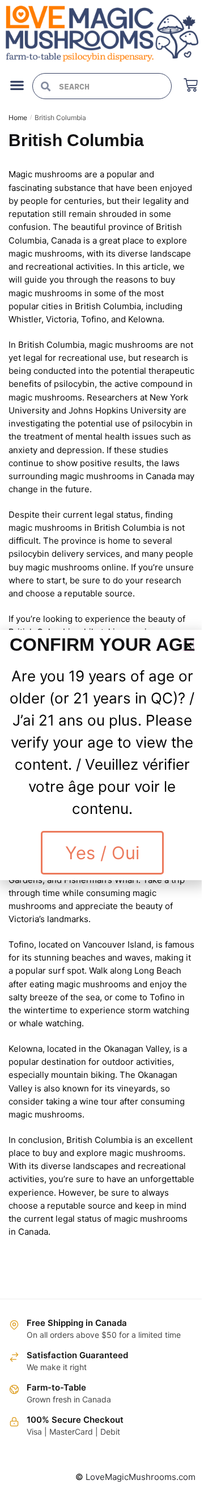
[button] (188, 645)
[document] (102, 755)
